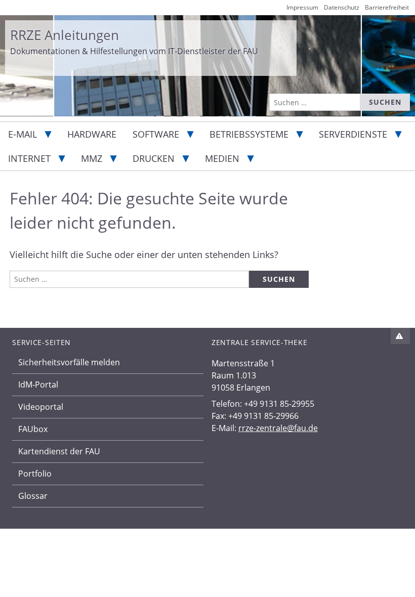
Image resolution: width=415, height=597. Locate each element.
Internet (29, 158)
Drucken (154, 158)
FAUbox (33, 429)
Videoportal (40, 406)
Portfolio (35, 473)
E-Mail (22, 134)
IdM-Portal (38, 384)
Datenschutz (341, 7)
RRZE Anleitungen (64, 35)
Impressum (302, 7)
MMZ (91, 158)
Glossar (33, 495)
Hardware (91, 134)
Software (156, 134)
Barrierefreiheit (387, 7)
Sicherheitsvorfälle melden (69, 362)
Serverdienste (353, 134)
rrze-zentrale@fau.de (278, 428)
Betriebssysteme (249, 134)
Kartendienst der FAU (59, 451)
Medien (222, 158)
